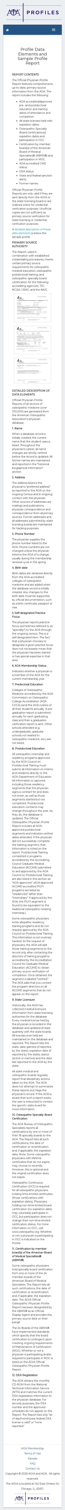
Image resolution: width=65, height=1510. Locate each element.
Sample (32, 1458)
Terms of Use (32, 1453)
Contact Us (32, 1468)
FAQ (32, 1463)
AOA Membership (32, 1448)
